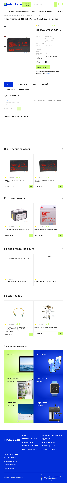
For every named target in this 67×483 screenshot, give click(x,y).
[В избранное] (54, 26)
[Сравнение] (62, 4)
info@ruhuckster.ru (51, 478)
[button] (5, 11)
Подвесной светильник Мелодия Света (45, 327)
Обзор (34, 85)
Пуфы (24, 435)
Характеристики (22, 85)
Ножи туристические (11, 454)
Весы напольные (10, 457)
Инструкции (10, 90)
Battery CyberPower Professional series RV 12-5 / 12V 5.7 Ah (45, 230)
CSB (48, 73)
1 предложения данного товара (50, 71)
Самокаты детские (48, 446)
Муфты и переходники (45, 11)
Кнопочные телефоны (30, 439)
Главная (6, 15)
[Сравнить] (52, 25)
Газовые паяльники (48, 442)
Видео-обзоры (24, 90)
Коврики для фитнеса (49, 449)
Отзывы (44, 85)
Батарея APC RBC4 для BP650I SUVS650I (17, 229)
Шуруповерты (46, 439)
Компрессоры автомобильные (52, 435)
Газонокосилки (27, 442)
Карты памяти (9, 468)
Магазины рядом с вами (12, 102)
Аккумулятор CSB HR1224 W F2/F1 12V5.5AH (15, 181)
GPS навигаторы (10, 464)
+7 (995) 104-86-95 (52, 477)
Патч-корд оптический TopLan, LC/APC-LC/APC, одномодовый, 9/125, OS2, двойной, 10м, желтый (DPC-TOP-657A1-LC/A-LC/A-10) (16, 329)
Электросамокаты (10, 461)
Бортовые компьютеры (30, 446)
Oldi (7, 100)
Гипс (33, 11)
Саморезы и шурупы (29, 449)
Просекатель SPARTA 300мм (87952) (15, 281)
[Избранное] (58, 4)
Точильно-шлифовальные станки (18, 11)
